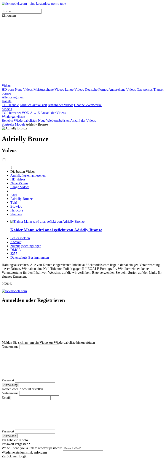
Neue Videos (24, 89)
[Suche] (83, 50)
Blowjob (16, 206)
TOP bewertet (11, 113)
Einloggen (9, 15)
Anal (13, 195)
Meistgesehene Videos (49, 89)
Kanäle (6, 101)
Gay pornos (145, 89)
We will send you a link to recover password (32, 448)
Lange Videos (74, 89)
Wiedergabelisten (13, 116)
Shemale (16, 214)
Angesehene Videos (123, 89)
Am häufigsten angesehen (28, 175)
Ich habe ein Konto (15, 440)
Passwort (8, 380)
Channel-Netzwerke (88, 105)
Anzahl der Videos (60, 105)
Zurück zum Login (14, 456)
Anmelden (9, 436)
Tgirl (13, 202)
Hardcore (16, 210)
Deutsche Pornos (96, 89)
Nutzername (10, 346)
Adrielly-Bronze (21, 198)
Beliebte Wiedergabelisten (19, 120)
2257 (13, 253)
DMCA (15, 250)
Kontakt (15, 242)
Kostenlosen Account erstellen (22, 389)
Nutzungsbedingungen (25, 246)
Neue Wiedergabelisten (54, 120)
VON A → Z (31, 113)
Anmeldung (10, 385)
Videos (6, 85)
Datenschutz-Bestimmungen (29, 257)
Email (6, 397)
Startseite (8, 124)
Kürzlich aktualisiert (33, 105)
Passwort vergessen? (16, 444)
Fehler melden (20, 238)
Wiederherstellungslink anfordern (24, 452)
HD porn (8, 89)
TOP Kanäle (10, 105)
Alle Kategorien (13, 97)
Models (7, 109)
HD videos (17, 179)
